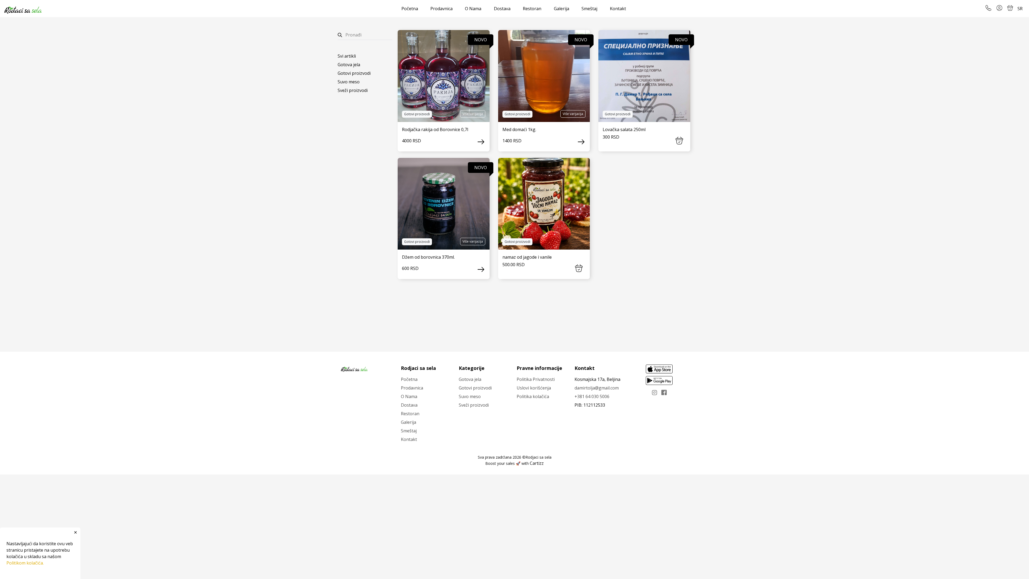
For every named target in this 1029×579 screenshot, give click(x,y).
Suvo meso (349, 82)
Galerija (561, 9)
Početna (409, 9)
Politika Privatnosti (536, 379)
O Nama (473, 9)
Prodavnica (441, 9)
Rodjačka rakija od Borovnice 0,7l (435, 129)
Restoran (532, 9)
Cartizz (537, 463)
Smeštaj (589, 9)
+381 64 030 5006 (592, 396)
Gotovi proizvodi (354, 73)
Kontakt (618, 9)
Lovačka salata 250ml (624, 129)
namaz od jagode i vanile (527, 257)
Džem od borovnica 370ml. (428, 257)
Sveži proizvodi (353, 90)
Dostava (502, 9)
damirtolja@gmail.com (597, 388)
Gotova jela (349, 65)
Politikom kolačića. (25, 563)
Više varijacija (473, 114)
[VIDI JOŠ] (444, 76)
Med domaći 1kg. (519, 129)
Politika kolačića (533, 396)
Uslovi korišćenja (534, 388)
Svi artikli (347, 56)
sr (1020, 9)
